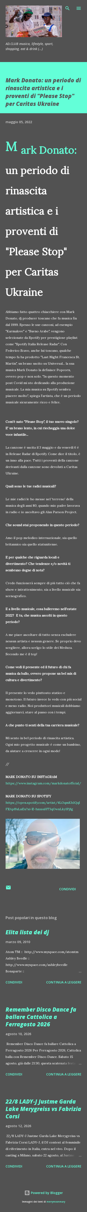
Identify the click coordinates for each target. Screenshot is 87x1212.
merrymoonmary (56, 1201)
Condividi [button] (67, 889)
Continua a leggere (63, 982)
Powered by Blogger (46, 1193)
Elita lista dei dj (27, 932)
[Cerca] (67, 8)
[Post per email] (8, 889)
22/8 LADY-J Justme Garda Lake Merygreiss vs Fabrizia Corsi (43, 1109)
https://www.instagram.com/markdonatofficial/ (43, 783)
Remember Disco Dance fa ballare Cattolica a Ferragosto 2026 (41, 1017)
